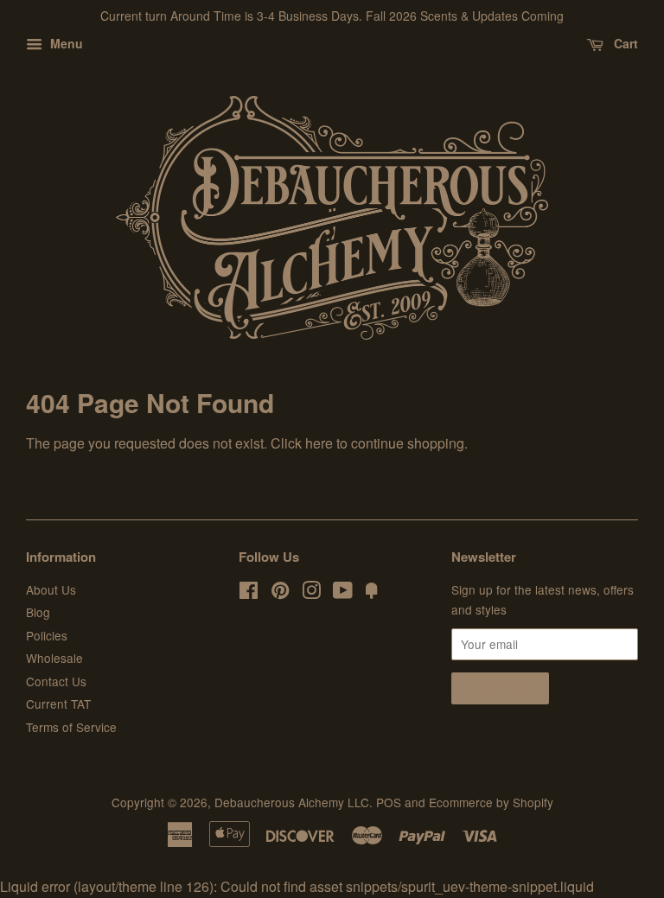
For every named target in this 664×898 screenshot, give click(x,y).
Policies (46, 635)
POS (388, 802)
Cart (624, 43)
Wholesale (54, 657)
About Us (51, 589)
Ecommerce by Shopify (491, 802)
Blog (38, 612)
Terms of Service (71, 727)
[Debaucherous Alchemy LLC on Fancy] (372, 593)
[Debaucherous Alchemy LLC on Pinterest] (280, 593)
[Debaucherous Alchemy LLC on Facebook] (249, 593)
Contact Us (56, 681)
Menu (65, 43)
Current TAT (58, 703)
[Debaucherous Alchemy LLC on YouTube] (343, 593)
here (319, 443)
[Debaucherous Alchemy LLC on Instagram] (311, 593)
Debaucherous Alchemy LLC (291, 802)
